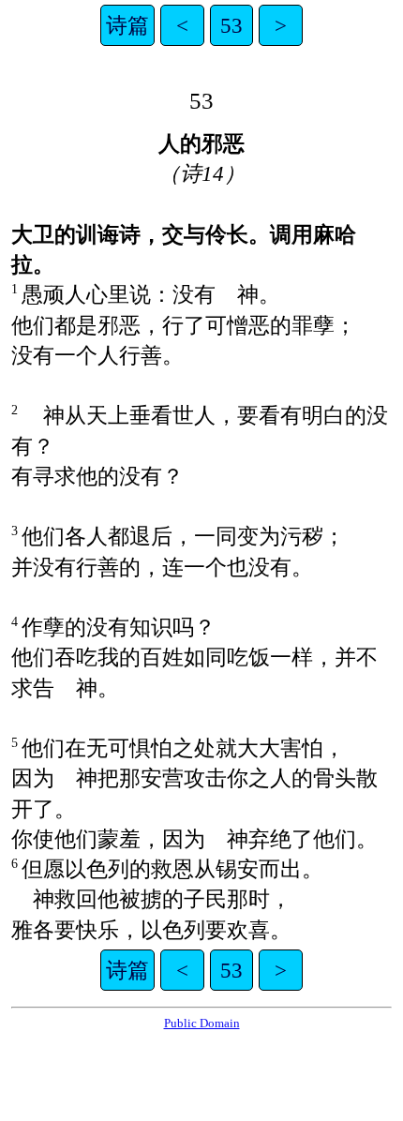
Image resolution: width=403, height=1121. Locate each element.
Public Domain (202, 1023)
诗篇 (127, 25)
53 (231, 25)
